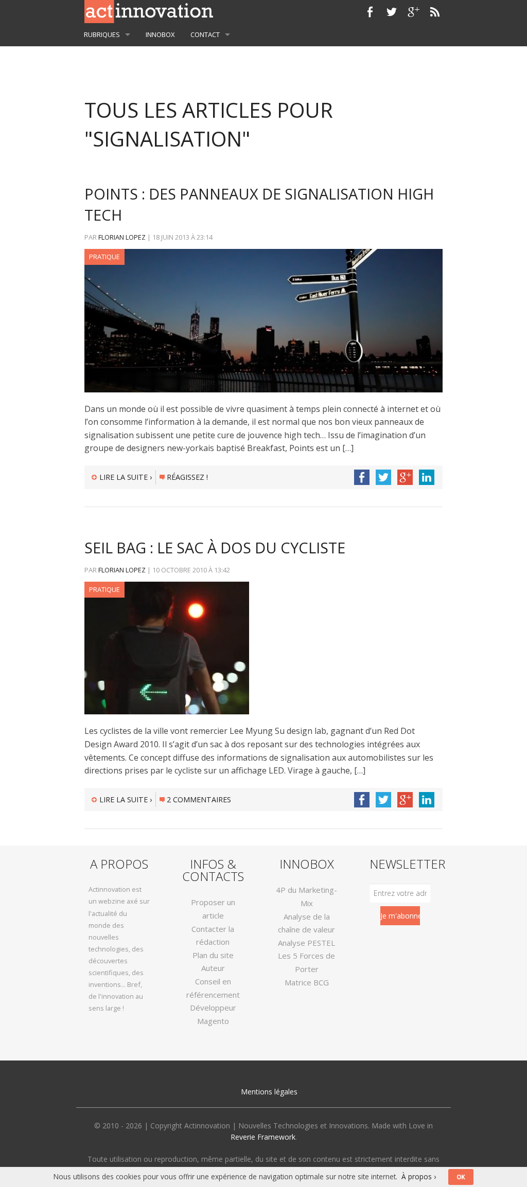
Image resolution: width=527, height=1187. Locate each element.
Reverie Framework (263, 1137)
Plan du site (213, 955)
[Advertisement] (263, 56)
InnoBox (160, 34)
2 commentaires (199, 799)
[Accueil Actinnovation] (148, 10)
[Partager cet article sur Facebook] (362, 477)
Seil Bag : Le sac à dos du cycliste (214, 547)
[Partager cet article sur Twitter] (383, 477)
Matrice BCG (307, 982)
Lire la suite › (125, 477)
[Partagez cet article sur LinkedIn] (426, 477)
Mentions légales (269, 1091)
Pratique (104, 256)
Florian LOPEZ (122, 237)
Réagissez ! (187, 477)
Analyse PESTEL (306, 943)
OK (460, 1177)
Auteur (213, 968)
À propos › (418, 1176)
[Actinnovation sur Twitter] (391, 12)
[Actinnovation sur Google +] (413, 12)
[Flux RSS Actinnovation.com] (435, 12)
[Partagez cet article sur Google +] (405, 477)
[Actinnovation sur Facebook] (370, 12)
